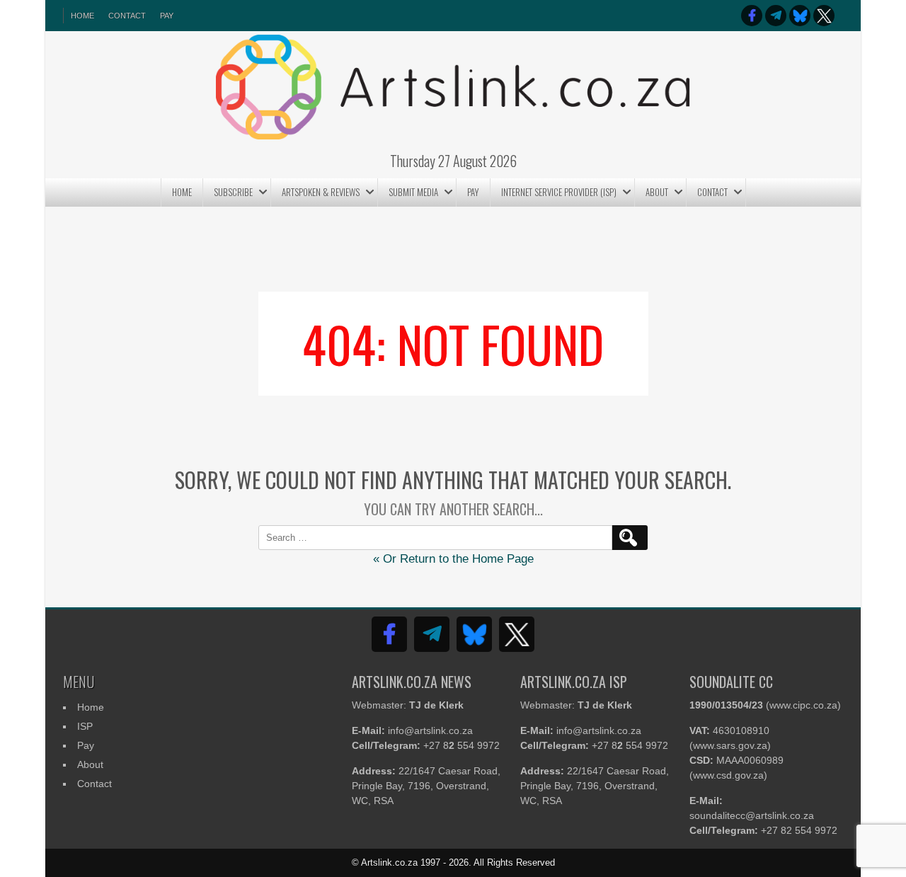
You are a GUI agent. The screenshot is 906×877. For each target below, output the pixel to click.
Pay (166, 15)
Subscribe (233, 192)
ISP (85, 726)
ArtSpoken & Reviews (321, 192)
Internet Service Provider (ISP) (559, 192)
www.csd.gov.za (728, 775)
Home (182, 192)
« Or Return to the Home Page (453, 559)
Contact (127, 15)
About (657, 192)
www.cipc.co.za (803, 705)
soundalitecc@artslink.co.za (751, 815)
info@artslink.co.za (430, 730)
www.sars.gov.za (730, 745)
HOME (82, 15)
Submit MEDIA (413, 192)
